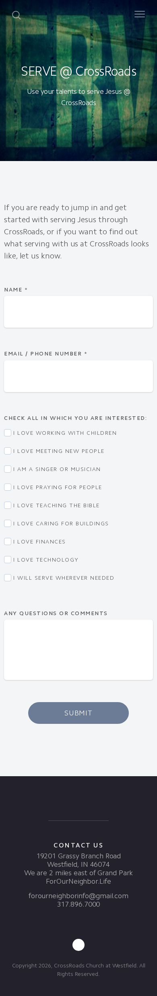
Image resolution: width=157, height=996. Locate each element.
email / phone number (45, 353)
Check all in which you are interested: (76, 418)
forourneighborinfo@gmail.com (78, 895)
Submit (78, 713)
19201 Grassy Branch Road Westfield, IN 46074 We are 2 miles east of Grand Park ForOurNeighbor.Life (78, 868)
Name (16, 289)
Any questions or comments (57, 613)
